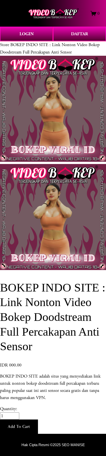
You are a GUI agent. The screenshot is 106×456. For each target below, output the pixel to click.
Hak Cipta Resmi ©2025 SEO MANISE (53, 445)
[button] (19, 427)
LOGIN (26, 33)
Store (4, 45)
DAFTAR (79, 33)
